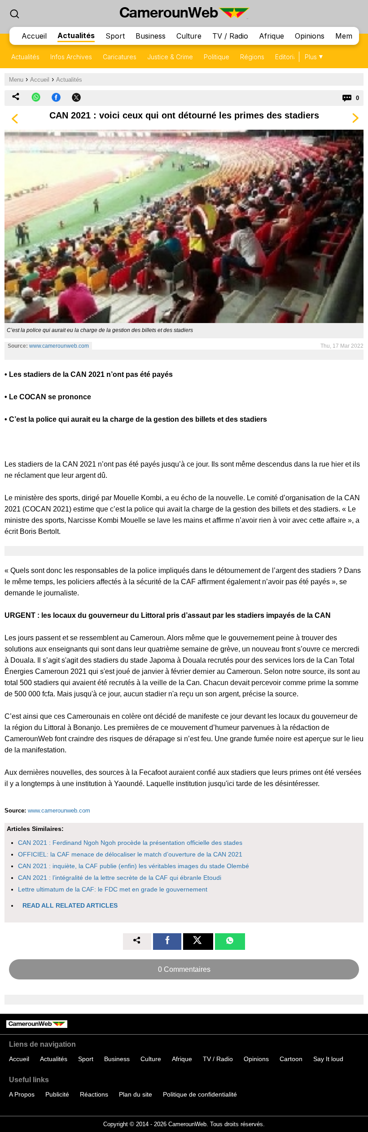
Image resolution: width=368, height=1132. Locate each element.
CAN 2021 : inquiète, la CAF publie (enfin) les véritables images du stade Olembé (133, 866)
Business (151, 35)
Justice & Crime (170, 57)
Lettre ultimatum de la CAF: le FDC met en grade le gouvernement (112, 889)
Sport (115, 35)
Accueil (34, 35)
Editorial (286, 57)
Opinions (309, 35)
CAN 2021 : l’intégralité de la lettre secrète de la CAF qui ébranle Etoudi (119, 877)
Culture (189, 35)
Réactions (94, 1094)
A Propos (22, 1094)
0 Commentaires (184, 969)
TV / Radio (230, 35)
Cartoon (291, 1058)
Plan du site (135, 1094)
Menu (16, 79)
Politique (216, 57)
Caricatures (119, 57)
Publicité (57, 1094)
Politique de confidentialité (200, 1094)
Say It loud (328, 1058)
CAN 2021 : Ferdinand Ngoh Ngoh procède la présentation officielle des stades (130, 842)
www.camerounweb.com (59, 346)
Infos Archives (71, 57)
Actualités (76, 35)
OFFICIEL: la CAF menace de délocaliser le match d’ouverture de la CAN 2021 (130, 854)
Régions (252, 57)
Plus (311, 57)
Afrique (271, 35)
